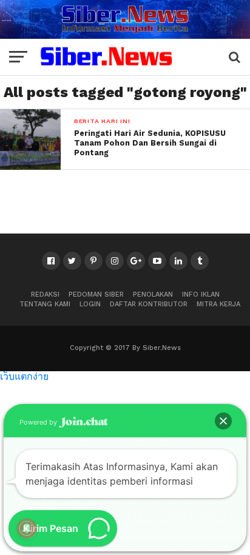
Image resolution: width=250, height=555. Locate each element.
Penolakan (153, 294)
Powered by (39, 422)
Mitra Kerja (218, 304)
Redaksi (45, 294)
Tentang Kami (44, 304)
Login (90, 304)
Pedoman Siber (96, 294)
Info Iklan (201, 294)
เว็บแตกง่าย (24, 376)
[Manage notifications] (26, 528)
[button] (223, 420)
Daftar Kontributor (148, 304)
